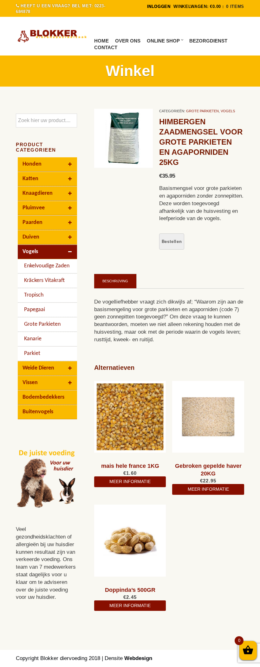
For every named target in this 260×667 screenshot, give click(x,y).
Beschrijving (115, 281)
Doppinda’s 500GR (130, 590)
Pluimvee (34, 208)
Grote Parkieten (202, 111)
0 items (235, 6)
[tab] (115, 281)
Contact (105, 47)
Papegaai (34, 310)
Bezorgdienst (208, 40)
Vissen (30, 383)
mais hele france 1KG (130, 466)
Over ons (127, 40)
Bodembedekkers (43, 397)
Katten (30, 179)
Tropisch (33, 295)
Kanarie (33, 339)
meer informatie (130, 481)
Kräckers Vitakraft (44, 281)
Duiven (31, 237)
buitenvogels (38, 412)
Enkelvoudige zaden (46, 266)
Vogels (228, 111)
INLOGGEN (159, 6)
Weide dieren (38, 368)
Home (101, 40)
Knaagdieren (38, 193)
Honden (32, 164)
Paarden (32, 222)
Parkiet (32, 353)
